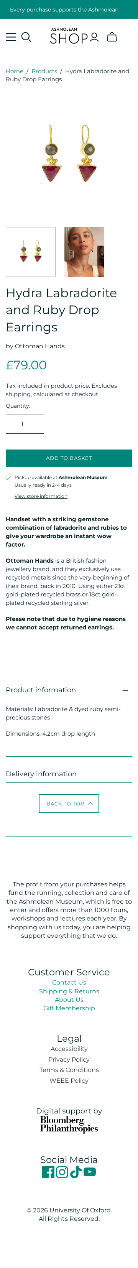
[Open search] (26, 37)
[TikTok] (77, 1176)
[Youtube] (90, 1176)
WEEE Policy (69, 1080)
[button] (69, 803)
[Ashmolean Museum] (69, 34)
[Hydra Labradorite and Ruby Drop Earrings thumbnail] (31, 252)
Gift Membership (69, 1008)
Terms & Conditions (69, 1070)
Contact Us (69, 982)
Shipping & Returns (69, 991)
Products (44, 71)
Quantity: (18, 405)
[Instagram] (63, 1176)
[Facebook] (49, 1176)
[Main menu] (11, 37)
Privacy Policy (69, 1059)
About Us (69, 999)
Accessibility (69, 1048)
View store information (41, 496)
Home (14, 71)
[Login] (94, 37)
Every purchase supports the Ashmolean (64, 9)
